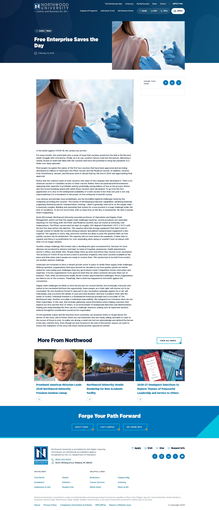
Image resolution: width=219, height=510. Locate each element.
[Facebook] (154, 456)
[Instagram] (161, 456)
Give (165, 11)
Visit (155, 11)
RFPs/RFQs (100, 505)
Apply (144, 11)
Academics (39, 482)
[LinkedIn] (168, 456)
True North (39, 478)
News (154, 4)
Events (163, 4)
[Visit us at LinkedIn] (172, 82)
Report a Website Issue (120, 505)
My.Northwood (143, 4)
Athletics (66, 482)
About (37, 505)
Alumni (65, 478)
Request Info (178, 448)
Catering (122, 482)
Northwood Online (125, 11)
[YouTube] (182, 456)
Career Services (97, 482)
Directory (129, 4)
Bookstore (95, 478)
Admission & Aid (108, 11)
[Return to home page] (41, 464)
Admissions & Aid (42, 487)
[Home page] (51, 12)
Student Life (68, 487)
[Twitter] (175, 456)
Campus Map (124, 478)
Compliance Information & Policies (76, 505)
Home (41, 31)
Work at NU (123, 487)
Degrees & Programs (88, 11)
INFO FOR (177, 4)
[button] (178, 11)
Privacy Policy (50, 505)
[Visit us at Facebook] (165, 82)
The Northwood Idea (113, 4)
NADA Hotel (95, 487)
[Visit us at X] (178, 82)
